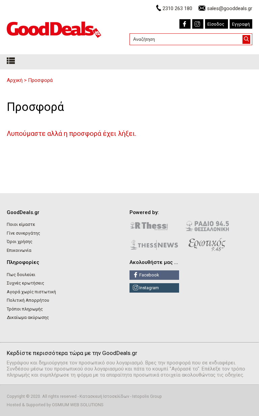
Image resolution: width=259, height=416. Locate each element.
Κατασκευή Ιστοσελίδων (104, 396)
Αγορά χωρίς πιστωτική (31, 291)
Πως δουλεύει (21, 274)
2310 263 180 (177, 8)
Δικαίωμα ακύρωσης (28, 317)
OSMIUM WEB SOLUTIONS (78, 404)
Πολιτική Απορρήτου (28, 300)
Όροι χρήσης (19, 241)
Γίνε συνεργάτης (23, 233)
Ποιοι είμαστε (21, 224)
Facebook (148, 274)
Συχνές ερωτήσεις (25, 283)
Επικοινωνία (19, 250)
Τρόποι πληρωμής (25, 308)
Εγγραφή (241, 24)
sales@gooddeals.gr (229, 8)
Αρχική (15, 80)
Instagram (148, 287)
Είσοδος (215, 24)
